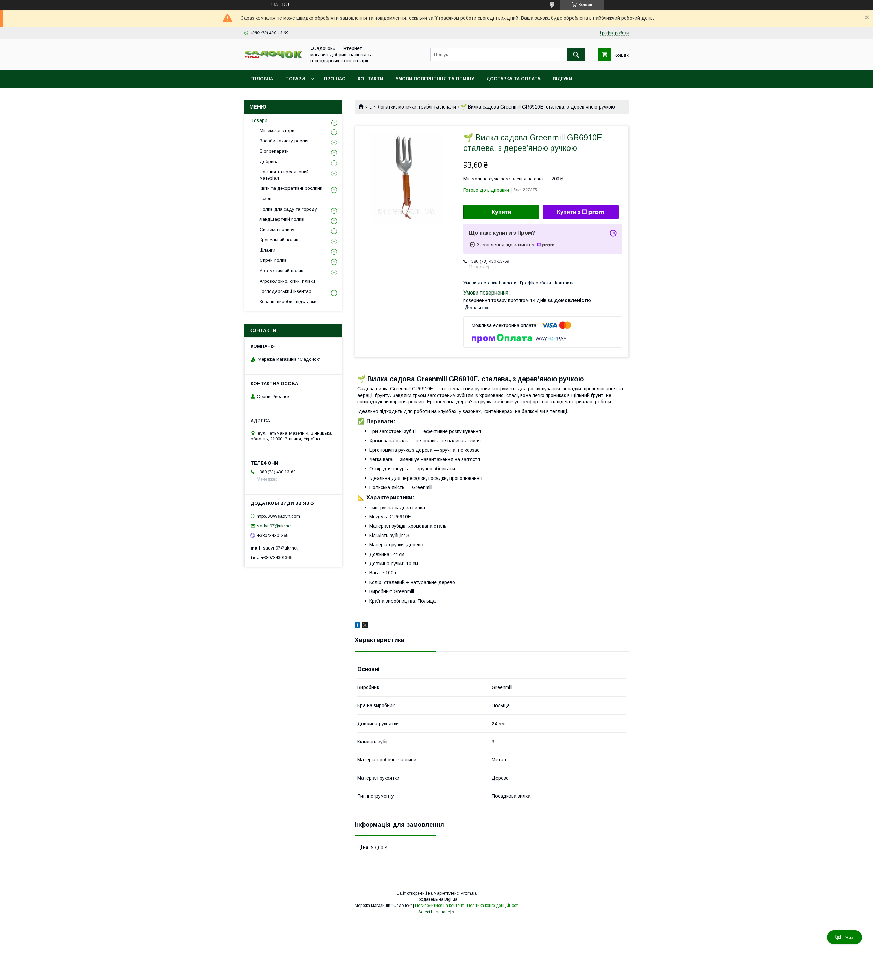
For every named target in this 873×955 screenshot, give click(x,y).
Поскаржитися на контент (439, 905)
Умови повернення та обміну (435, 78)
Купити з (568, 212)
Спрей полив (273, 260)
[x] (365, 626)
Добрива (269, 161)
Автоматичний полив (282, 270)
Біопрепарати (274, 151)
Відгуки (562, 78)
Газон (265, 198)
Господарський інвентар (285, 291)
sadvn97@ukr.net (274, 525)
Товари (295, 78)
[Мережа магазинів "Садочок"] (273, 57)
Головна (261, 78)
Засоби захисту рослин (285, 140)
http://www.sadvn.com (278, 515)
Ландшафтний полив (282, 219)
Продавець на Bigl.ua (436, 899)
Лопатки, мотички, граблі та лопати (417, 107)
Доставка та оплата (513, 78)
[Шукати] (576, 54)
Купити (501, 212)
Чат (849, 937)
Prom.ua (469, 893)
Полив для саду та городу (288, 209)
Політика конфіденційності (493, 905)
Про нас (334, 78)
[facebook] (357, 626)
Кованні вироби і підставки (288, 301)
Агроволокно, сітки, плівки (287, 281)
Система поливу (277, 229)
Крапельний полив (279, 239)
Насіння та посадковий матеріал (284, 175)
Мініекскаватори (277, 130)
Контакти (370, 78)
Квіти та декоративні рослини (291, 188)
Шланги (267, 250)
